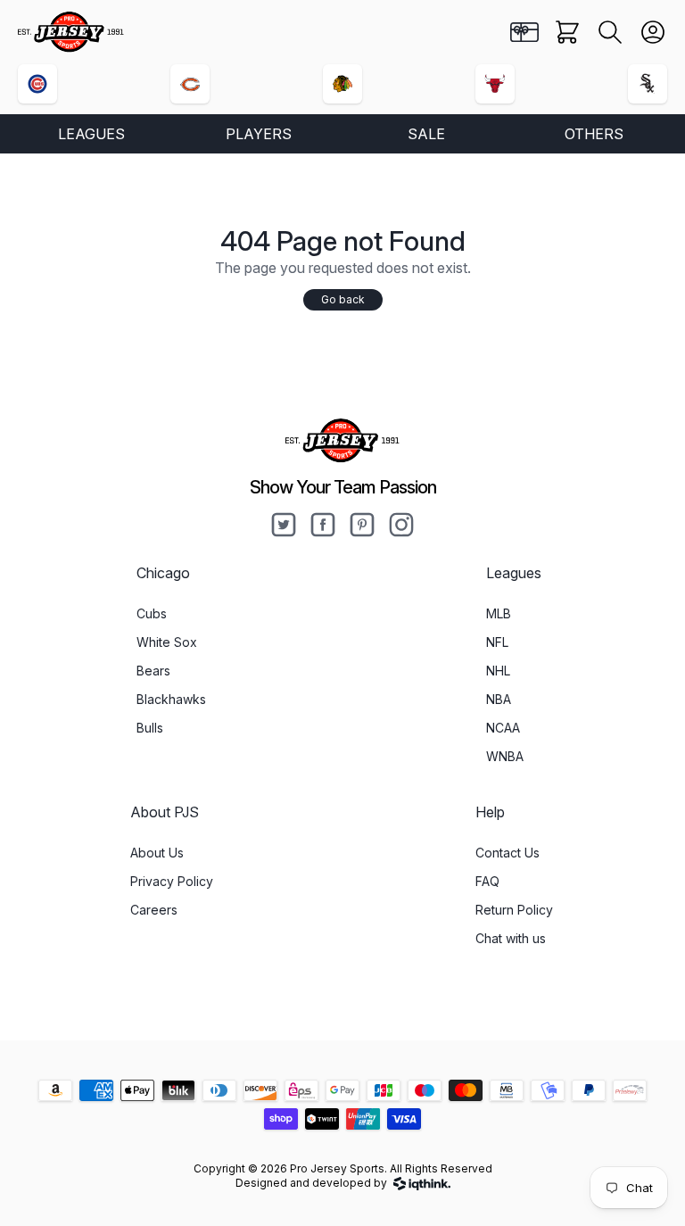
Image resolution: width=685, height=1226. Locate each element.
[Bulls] (495, 84)
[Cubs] (37, 84)
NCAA (503, 727)
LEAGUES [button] (91, 134)
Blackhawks (171, 699)
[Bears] (190, 84)
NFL (497, 642)
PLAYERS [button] (259, 134)
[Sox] (647, 84)
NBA (498, 699)
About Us (157, 852)
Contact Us (507, 852)
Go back (343, 299)
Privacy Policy (171, 881)
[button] (610, 32)
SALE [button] (426, 134)
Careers (153, 909)
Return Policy (514, 909)
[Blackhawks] (342, 84)
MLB (498, 613)
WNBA (505, 756)
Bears (153, 670)
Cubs (151, 613)
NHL (498, 670)
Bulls (149, 727)
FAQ (487, 881)
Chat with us (510, 938)
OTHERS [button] (594, 134)
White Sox (166, 642)
